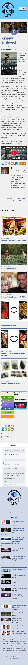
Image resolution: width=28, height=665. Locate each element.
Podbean (8, 397)
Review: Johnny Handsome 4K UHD (13, 297)
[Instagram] (9, 163)
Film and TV (14, 46)
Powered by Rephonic (21, 488)
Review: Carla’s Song (18, 201)
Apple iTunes (8, 401)
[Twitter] (6, 163)
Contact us (18, 515)
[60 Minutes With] (8, 16)
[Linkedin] (15, 163)
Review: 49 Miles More (9, 269)
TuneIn (8, 408)
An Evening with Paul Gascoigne (18, 549)
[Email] (24, 163)
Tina (8, 46)
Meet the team (10, 513)
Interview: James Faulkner (17, 581)
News (22, 513)
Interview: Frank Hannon (19, 588)
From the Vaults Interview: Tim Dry (17, 595)
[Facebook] (3, 163)
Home (4, 513)
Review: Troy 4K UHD (8, 325)
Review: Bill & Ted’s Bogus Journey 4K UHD (19, 632)
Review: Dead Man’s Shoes (10, 383)
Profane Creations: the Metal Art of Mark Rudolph (18, 558)
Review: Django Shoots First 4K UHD (13, 241)
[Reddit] (12, 163)
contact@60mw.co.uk (14, 658)
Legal (13, 515)
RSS (8, 416)
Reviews (19, 46)
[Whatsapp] (18, 163)
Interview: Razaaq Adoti (19, 575)
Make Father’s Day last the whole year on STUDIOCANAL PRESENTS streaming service (13, 540)
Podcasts (18, 513)
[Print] (21, 163)
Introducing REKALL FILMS (18, 522)
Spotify (9, 412)
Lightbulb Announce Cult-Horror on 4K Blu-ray (18, 530)
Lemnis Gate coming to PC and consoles (14, 198)
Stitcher (8, 405)
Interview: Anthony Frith (19, 569)
